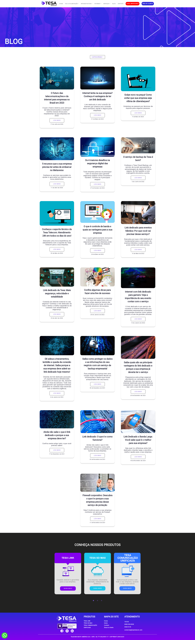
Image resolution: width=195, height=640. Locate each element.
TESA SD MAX (88, 623)
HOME (61, 3)
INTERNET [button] (97, 3)
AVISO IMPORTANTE (133, 3)
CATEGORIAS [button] (97, 57)
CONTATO (121, 3)
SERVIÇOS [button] (106, 3)
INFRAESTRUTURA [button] (86, 3)
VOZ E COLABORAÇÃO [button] (71, 3)
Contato (106, 625)
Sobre (106, 623)
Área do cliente (108, 627)
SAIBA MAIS (68, 588)
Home (106, 621)
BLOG (114, 3)
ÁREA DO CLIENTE (147, 3)
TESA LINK (87, 621)
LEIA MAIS (57, 120)
